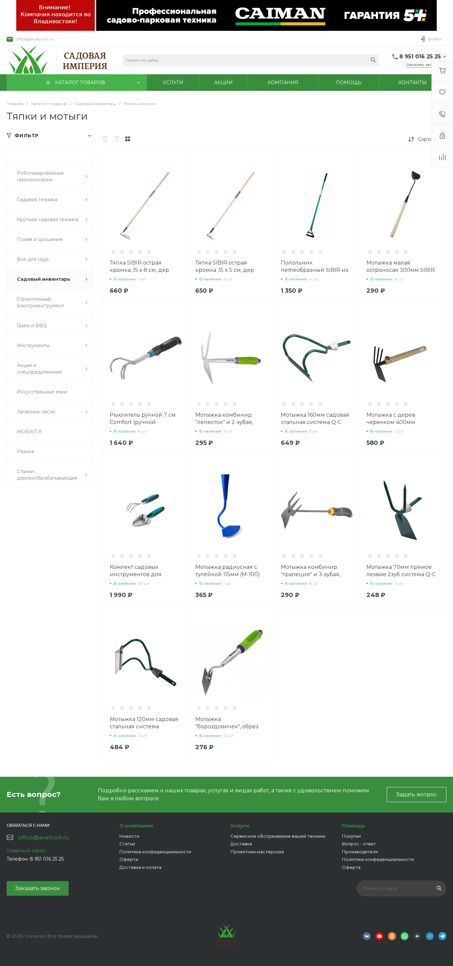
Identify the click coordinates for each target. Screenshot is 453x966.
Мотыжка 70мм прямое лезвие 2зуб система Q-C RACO (401, 574)
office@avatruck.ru (34, 38)
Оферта (128, 859)
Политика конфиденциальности (155, 851)
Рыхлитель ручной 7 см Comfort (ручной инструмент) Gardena (143, 422)
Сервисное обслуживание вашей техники (277, 836)
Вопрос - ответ (359, 843)
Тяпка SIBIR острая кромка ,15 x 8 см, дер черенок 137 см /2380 (139, 270)
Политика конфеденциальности (378, 859)
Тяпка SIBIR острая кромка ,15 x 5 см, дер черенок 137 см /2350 (224, 270)
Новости (129, 836)
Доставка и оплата (140, 867)
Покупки (351, 836)
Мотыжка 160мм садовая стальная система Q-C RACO (315, 422)
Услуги (239, 825)
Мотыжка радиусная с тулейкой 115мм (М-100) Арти (227, 574)
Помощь (353, 825)
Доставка (241, 843)
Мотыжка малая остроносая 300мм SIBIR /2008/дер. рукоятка (400, 270)
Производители (360, 851)
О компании (136, 825)
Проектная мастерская (257, 851)
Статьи (127, 843)
